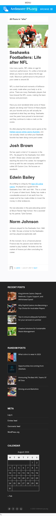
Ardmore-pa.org (42, 508)
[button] (28, 2)
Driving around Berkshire (28, 389)
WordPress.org (13, 432)
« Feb (10, 496)
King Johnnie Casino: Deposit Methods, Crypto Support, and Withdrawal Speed (30, 296)
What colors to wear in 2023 (29, 354)
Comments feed (14, 426)
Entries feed (12, 420)
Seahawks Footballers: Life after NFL (25, 57)
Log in (10, 415)
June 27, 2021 (27, 268)
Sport (35, 268)
